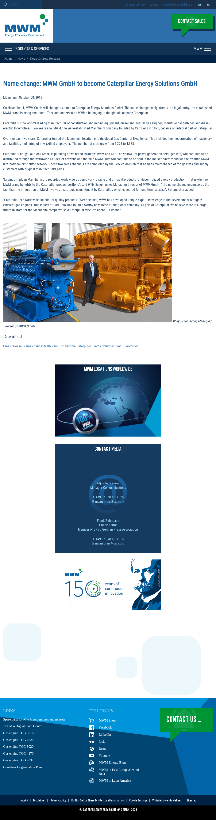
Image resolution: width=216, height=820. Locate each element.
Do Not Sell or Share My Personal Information (97, 800)
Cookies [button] (154, 5)
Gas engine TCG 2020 (17, 740)
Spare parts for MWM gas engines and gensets (35, 720)
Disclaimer (39, 800)
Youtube (104, 756)
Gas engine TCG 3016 (17, 733)
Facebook (105, 727)
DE (199, 5)
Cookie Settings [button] (138, 800)
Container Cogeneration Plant (23, 767)
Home (8, 58)
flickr (102, 741)
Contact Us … (184, 720)
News (19, 58)
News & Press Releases (42, 58)
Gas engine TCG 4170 (17, 754)
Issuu (102, 748)
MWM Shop (106, 720)
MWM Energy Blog (111, 763)
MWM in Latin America (114, 780)
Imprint (130, 5)
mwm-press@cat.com (109, 501)
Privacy (141, 5)
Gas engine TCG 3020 (17, 747)
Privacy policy (58, 800)
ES (208, 5)
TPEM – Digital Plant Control (22, 726)
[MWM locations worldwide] (108, 435)
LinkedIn (105, 735)
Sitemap (191, 800)
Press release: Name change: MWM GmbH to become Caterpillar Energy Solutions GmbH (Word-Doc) (71, 346)
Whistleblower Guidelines (177, 5)
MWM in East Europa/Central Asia (118, 772)
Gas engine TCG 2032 (17, 760)
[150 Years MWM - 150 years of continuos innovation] (108, 608)
